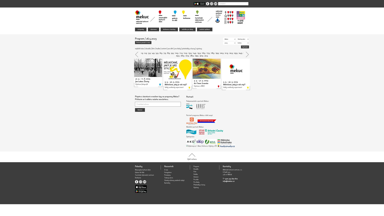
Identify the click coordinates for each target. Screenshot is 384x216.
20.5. (222, 53)
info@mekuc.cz (228, 181)
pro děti (170, 48)
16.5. (204, 53)
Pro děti (196, 179)
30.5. (202, 56)
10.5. (177, 53)
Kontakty (167, 183)
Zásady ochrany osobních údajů (174, 180)
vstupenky (141, 29)
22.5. (231, 53)
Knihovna (138, 178)
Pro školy (196, 182)
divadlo (148, 48)
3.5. (149, 53)
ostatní (164, 48)
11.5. (181, 53)
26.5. (183, 56)
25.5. (178, 56)
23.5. (236, 53)
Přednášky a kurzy (199, 185)
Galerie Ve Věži (139, 172)
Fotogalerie (168, 172)
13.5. (190, 53)
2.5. (145, 53)
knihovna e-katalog (169, 29)
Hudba (196, 174)
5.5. (157, 53)
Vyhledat (245, 47)
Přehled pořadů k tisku (143, 42)
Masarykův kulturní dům (143, 170)
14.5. (194, 53)
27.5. (187, 56)
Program (196, 166)
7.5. (165, 53)
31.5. (206, 56)
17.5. (208, 53)
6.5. (161, 53)
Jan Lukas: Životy (142, 81)
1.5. (142, 53)
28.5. (192, 56)
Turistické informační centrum (144, 175)
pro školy (177, 48)
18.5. (213, 53)
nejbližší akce (139, 48)
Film (195, 172)
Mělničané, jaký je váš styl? (176, 84)
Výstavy (196, 187)
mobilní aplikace (205, 29)
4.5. (153, 53)
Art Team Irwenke (201, 83)
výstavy (199, 48)
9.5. (172, 53)
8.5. (168, 53)
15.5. (199, 53)
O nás (166, 170)
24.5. (240, 53)
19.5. (217, 53)
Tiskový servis (168, 178)
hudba (158, 48)
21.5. (226, 53)
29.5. (197, 56)
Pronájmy (167, 175)
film (153, 48)
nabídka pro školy (187, 29)
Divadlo (196, 169)
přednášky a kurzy (188, 48)
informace (153, 29)
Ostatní (196, 177)
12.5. (185, 53)
